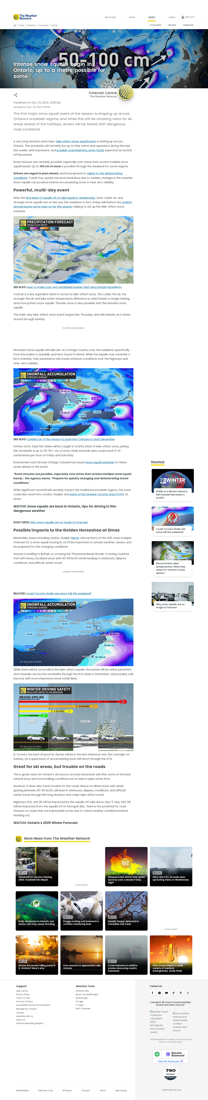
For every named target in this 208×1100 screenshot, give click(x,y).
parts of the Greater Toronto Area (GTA (96, 494)
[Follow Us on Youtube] (166, 993)
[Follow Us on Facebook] (152, 993)
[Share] (15, 95)
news (21, 25)
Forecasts (43, 25)
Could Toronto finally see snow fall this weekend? (59, 593)
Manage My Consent (26, 1009)
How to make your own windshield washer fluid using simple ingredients (74, 287)
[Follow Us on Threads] (180, 993)
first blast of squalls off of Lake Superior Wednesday (60, 198)
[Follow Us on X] (187, 993)
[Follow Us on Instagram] (159, 993)
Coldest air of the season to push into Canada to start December (71, 439)
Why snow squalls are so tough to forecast (59, 522)
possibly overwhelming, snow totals (80, 150)
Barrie (75, 538)
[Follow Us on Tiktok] (173, 993)
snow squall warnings (100, 462)
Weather (31, 25)
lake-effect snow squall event (76, 141)
